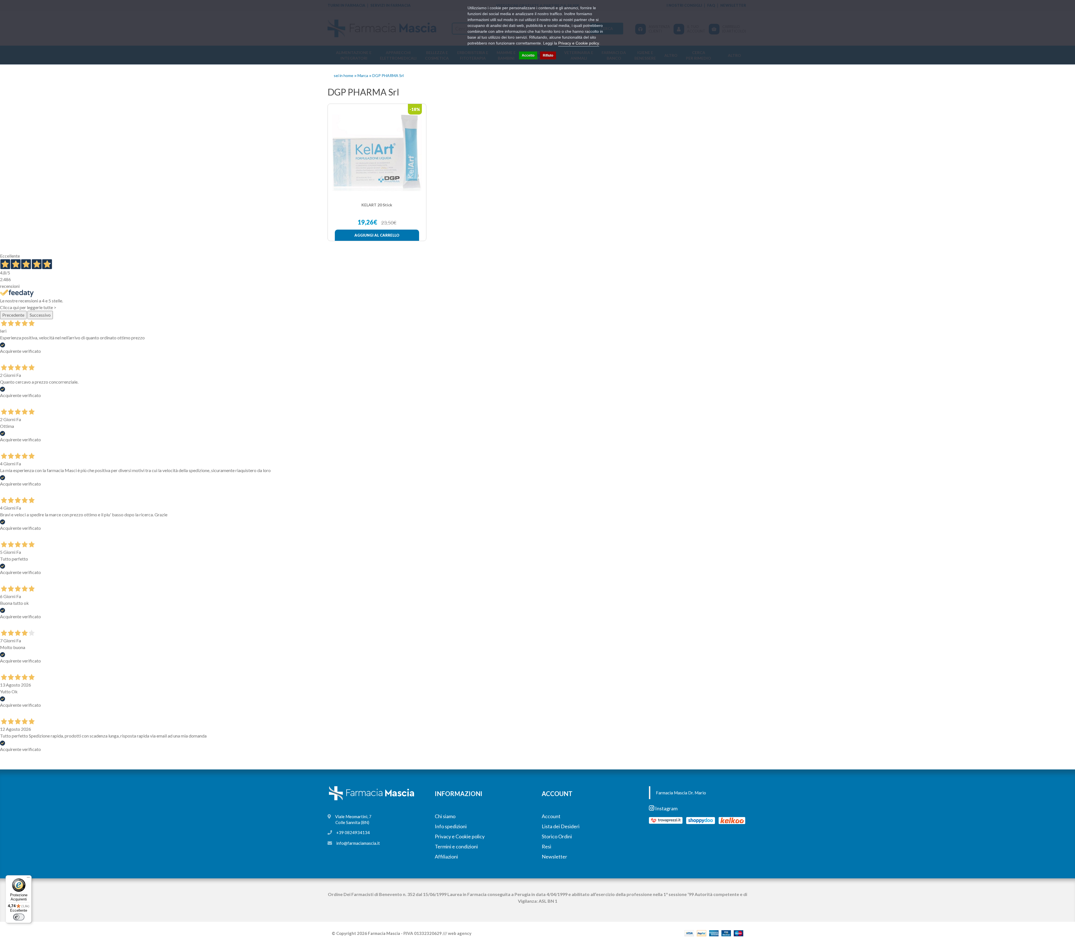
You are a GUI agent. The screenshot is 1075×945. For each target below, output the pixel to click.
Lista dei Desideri (560, 826)
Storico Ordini (557, 836)
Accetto (528, 55)
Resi (546, 846)
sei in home (343, 75)
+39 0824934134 (353, 832)
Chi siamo (445, 816)
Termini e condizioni (456, 846)
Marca (362, 75)
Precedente (13, 315)
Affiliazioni (446, 856)
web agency (459, 933)
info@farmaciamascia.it (358, 843)
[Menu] (28, 878)
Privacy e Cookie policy (460, 836)
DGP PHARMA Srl (388, 75)
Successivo (40, 315)
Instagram (665, 808)
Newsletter (554, 856)
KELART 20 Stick (376, 204)
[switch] (18, 917)
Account (551, 816)
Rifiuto (548, 55)
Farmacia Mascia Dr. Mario (681, 792)
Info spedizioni (451, 826)
